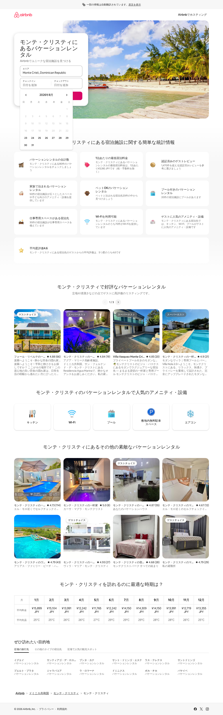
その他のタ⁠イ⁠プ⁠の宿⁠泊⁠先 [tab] (48, 649)
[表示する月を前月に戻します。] (26, 95)
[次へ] (118, 302)
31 (32, 145)
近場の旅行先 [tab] (21, 649)
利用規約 (62, 709)
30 (25, 145)
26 (46, 137)
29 (67, 137)
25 (39, 137)
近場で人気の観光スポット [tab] (82, 649)
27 (53, 137)
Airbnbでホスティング (192, 15)
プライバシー (46, 709)
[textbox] (35, 85)
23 (25, 137)
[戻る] (105, 302)
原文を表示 (135, 4)
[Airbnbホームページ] (23, 14)
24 (32, 137)
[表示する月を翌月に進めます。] (67, 95)
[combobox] (51, 73)
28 (60, 137)
